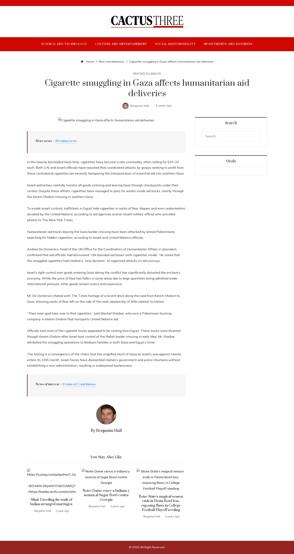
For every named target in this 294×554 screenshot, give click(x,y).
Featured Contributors (79, 384)
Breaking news (66, 141)
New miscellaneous (147, 73)
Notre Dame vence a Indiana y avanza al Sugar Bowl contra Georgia (106, 495)
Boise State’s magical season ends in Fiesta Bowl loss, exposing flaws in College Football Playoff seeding (161, 503)
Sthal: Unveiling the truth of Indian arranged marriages (51, 502)
